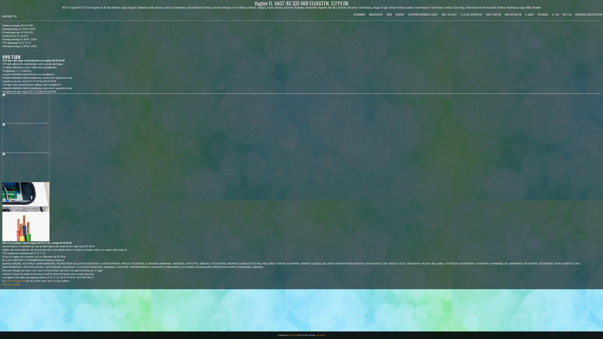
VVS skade (543, 14)
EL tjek (555, 14)
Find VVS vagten (513, 14)
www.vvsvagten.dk (15, 281)
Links (389, 14)
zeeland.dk (320, 335)
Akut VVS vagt (449, 14)
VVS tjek (567, 14)
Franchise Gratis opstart (589, 14)
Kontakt (400, 14)
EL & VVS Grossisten (471, 14)
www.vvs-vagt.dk (11, 284)
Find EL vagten (493, 14)
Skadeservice (376, 14)
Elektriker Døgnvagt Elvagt (423, 14)
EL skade (529, 14)
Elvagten (292, 335)
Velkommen (359, 14)
